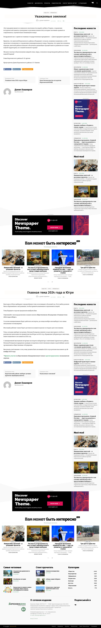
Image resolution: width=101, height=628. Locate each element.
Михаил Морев (38, 278)
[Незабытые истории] (7, 581)
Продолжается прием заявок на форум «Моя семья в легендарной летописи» (22, 589)
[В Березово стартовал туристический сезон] (40, 589)
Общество (46, 12)
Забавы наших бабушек (53, 579)
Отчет (36, 618)
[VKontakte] (93, 3)
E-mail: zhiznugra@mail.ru (38, 615)
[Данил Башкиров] (37, 21)
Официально (53, 12)
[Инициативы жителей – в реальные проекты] (86, 165)
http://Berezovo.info (19, 91)
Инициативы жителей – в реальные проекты (13, 268)
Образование (77, 50)
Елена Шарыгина (13, 276)
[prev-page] (48, 282)
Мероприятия (77, 67)
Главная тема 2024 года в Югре (16, 80)
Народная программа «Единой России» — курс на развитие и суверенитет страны (85, 142)
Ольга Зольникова (63, 278)
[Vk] (75, 605)
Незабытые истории (19, 579)
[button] (97, 3)
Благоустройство (79, 83)
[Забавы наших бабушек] (40, 581)
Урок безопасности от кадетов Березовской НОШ (50, 81)
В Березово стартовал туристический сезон (53, 588)
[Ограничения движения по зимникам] (7, 573)
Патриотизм (77, 123)
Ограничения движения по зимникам (21, 571)
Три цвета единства (87, 268)
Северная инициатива (52, 571)
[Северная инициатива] (40, 573)
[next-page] (52, 282)
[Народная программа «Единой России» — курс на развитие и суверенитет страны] (63, 257)
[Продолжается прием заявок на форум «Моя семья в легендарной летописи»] (7, 589)
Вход (31, 618)
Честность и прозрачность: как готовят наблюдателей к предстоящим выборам (85, 54)
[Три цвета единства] (88, 257)
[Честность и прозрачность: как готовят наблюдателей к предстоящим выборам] (86, 191)
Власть (76, 32)
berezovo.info (13, 626)
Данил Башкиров (44, 20)
